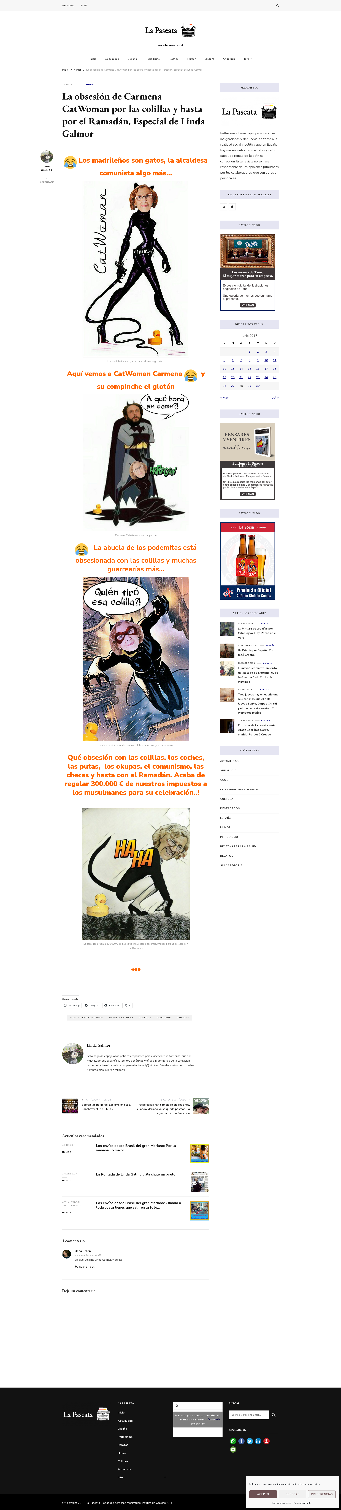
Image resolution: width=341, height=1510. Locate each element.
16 (258, 369)
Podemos (145, 1017)
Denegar (292, 1494)
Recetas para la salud (238, 846)
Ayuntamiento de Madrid (86, 1017)
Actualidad (112, 59)
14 (241, 369)
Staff (83, 5)
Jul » (275, 397)
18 (274, 369)
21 (241, 377)
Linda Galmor (46, 168)
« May (224, 397)
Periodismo (153, 59)
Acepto (263, 1494)
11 (274, 360)
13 (233, 369)
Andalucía (229, 59)
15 (249, 369)
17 (266, 369)
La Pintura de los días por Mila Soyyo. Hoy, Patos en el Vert (257, 633)
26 (224, 386)
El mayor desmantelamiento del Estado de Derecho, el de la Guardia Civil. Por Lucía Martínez (258, 675)
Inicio (93, 59)
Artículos (68, 5)
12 (224, 369)
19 (224, 377)
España (132, 59)
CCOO (224, 780)
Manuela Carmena (121, 1017)
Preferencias (322, 1494)
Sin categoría (231, 865)
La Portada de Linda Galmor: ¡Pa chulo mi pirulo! (136, 1174)
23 (258, 377)
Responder (87, 1266)
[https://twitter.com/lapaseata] (223, 206)
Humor (191, 59)
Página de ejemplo (302, 1503)
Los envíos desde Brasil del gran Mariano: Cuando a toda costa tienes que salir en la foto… (138, 1205)
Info (246, 59)
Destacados (230, 808)
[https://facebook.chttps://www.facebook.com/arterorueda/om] (232, 206)
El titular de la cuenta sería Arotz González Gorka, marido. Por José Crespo (256, 730)
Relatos (174, 59)
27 (233, 386)
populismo (164, 1017)
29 (249, 386)
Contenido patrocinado (239, 789)
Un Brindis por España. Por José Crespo (256, 652)
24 (266, 377)
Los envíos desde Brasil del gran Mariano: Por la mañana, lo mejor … (136, 1148)
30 (258, 386)
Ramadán (183, 1017)
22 (249, 377)
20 (233, 377)
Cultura (209, 59)
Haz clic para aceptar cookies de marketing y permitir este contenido (197, 1419)
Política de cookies (281, 1503)
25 (274, 377)
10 (266, 360)
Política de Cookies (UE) (157, 1503)
